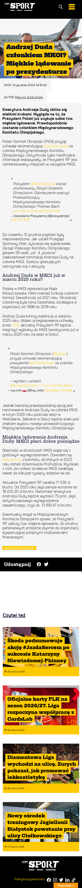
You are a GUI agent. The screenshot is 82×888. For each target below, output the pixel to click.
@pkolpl (59, 353)
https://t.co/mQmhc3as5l (50, 385)
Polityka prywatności (29, 879)
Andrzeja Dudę (55, 146)
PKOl (16, 325)
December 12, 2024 (58, 390)
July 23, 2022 (20, 219)
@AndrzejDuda (42, 183)
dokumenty (12, 459)
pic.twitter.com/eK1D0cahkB (36, 210)
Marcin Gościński (29, 97)
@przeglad (18, 385)
